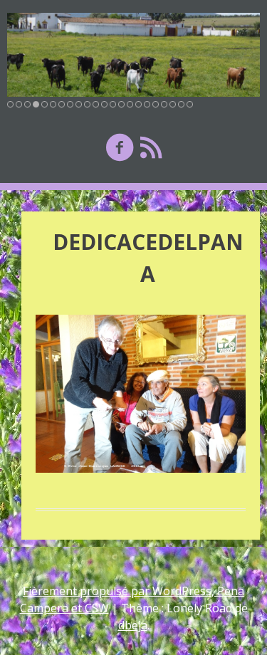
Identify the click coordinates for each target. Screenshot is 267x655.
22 (190, 104)
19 (164, 104)
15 (130, 104)
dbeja (132, 625)
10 (87, 104)
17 (147, 104)
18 (155, 104)
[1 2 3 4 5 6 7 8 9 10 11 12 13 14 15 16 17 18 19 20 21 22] (133, 55)
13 (113, 104)
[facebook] (119, 147)
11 (96, 104)
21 (181, 104)
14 (121, 104)
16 (138, 104)
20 (172, 104)
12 (104, 104)
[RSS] (151, 147)
